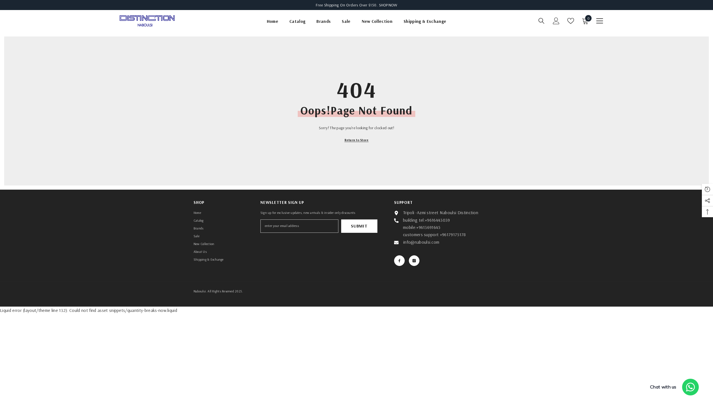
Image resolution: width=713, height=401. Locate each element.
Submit (359, 226)
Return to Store (357, 140)
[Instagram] (414, 260)
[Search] (541, 21)
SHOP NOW (388, 5)
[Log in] (556, 21)
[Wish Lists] (570, 21)
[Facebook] (399, 260)
